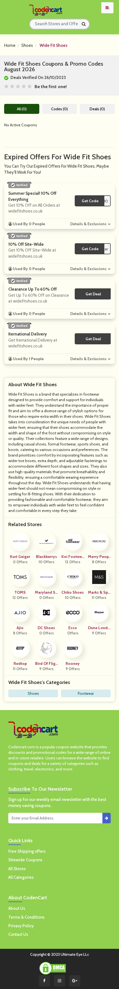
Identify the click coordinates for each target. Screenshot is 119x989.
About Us (16, 908)
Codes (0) (59, 108)
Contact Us (18, 934)
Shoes (27, 45)
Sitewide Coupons (25, 859)
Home (9, 45)
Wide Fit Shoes (54, 45)
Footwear (86, 693)
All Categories (21, 877)
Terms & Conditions (26, 917)
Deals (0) (97, 108)
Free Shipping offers (27, 851)
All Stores (17, 868)
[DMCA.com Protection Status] (52, 967)
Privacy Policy (21, 925)
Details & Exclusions (88, 223)
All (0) (22, 108)
